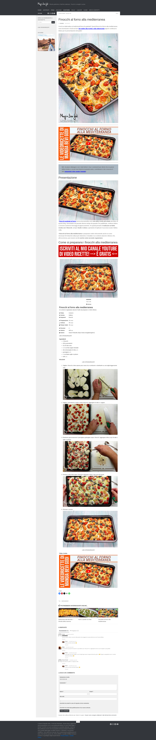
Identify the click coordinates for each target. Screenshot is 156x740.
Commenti (64, 630)
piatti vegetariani (65, 601)
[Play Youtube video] (88, 143)
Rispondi (63, 639)
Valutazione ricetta (64, 677)
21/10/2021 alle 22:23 (73, 641)
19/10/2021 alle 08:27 (70, 634)
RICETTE (68, 13)
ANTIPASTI (46, 10)
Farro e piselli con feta (84, 619)
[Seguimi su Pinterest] (52, 13)
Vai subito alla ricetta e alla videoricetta (91, 28)
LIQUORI (79, 10)
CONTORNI (66, 10)
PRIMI (52, 10)
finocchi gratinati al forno (67, 221)
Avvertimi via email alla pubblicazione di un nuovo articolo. (75, 707)
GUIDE (85, 10)
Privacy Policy (65, 735)
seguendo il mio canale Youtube (75, 171)
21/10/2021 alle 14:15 (73, 665)
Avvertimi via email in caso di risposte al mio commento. (74, 703)
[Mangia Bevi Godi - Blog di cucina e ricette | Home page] (43, 4)
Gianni (62, 23)
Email (91, 691)
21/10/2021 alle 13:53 (73, 660)
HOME (39, 10)
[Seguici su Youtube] (54, 13)
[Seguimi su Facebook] (48, 13)
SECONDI (59, 10)
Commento (63, 683)
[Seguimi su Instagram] (50, 13)
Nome (61, 691)
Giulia (63, 647)
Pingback (74, 630)
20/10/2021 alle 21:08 (69, 647)
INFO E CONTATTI (94, 10)
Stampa (89, 304)
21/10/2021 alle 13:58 (73, 652)
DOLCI (73, 10)
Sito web (62, 696)
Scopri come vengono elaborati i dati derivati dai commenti (100, 715)
